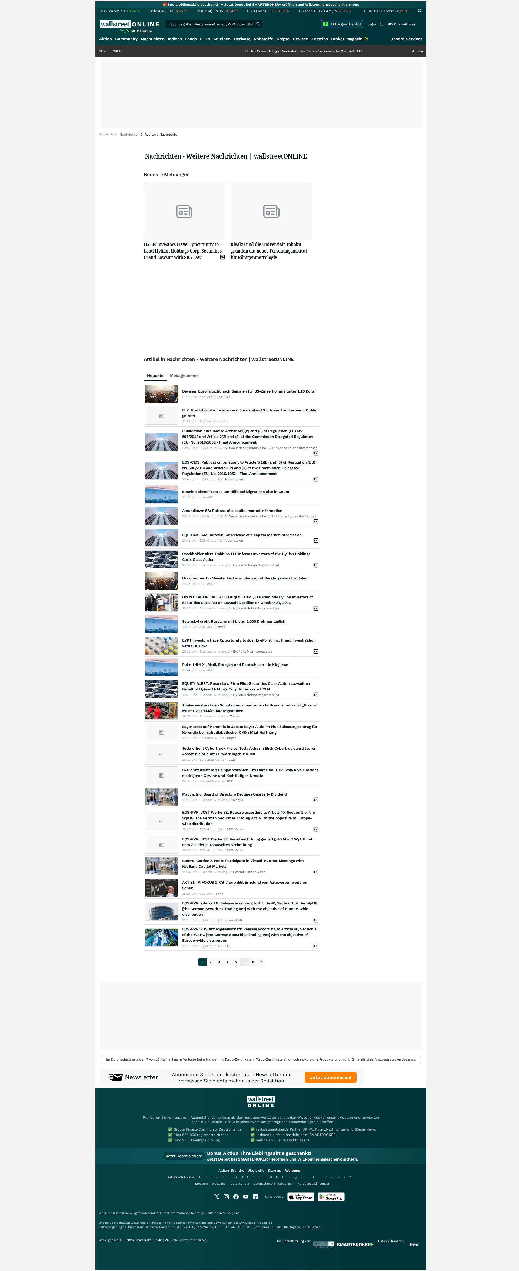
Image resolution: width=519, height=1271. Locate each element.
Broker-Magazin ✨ (350, 38)
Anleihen (222, 38)
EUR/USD (222, 397)
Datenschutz (240, 1183)
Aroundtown (234, 479)
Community (126, 38)
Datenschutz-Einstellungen (273, 1183)
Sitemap (274, 1170)
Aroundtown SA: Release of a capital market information (232, 510)
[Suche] (258, 24)
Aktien (105, 38)
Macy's (238, 800)
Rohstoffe (263, 38)
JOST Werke (234, 829)
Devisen (300, 38)
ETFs (205, 38)
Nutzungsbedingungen (313, 1183)
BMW (219, 894)
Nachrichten (153, 38)
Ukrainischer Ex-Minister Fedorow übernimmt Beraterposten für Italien (245, 578)
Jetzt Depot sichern (184, 1156)
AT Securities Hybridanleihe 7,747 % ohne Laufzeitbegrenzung (271, 448)
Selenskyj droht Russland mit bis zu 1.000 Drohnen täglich (233, 621)
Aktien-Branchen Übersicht (241, 1170)
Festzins (320, 38)
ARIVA (227, 1213)
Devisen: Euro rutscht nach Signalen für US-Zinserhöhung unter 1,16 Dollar (249, 391)
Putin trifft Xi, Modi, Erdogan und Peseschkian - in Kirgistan (235, 664)
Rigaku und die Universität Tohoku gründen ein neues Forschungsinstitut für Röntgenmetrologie (269, 250)
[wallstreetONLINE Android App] (331, 1200)
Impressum (200, 1183)
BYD (230, 781)
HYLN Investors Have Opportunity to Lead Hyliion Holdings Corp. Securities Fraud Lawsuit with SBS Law (183, 250)
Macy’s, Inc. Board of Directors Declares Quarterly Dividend (234, 794)
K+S (228, 946)
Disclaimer (219, 1183)
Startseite (107, 134)
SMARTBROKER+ (324, 1135)
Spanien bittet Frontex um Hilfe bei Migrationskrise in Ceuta (235, 491)
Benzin (220, 627)
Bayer (231, 738)
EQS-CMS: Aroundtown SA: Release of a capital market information (242, 535)
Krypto (283, 38)
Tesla (231, 760)
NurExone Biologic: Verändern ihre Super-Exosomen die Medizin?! (269, 51)
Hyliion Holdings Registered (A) (256, 565)
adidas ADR (233, 920)
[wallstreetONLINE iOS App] (300, 1200)
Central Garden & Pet (249, 872)
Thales (235, 716)
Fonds (191, 38)
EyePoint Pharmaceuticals (252, 651)
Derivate (242, 38)
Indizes (175, 38)
